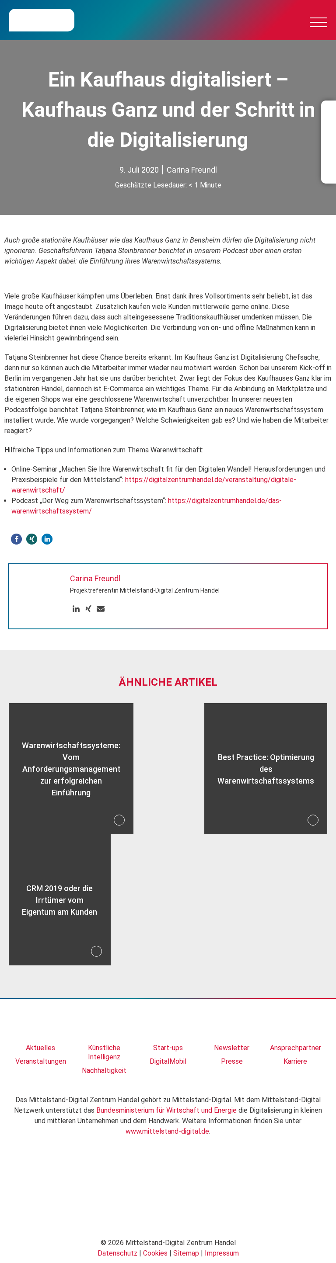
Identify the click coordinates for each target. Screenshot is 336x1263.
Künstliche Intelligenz (104, 1052)
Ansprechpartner (295, 1048)
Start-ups (168, 1048)
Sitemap (186, 1253)
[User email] (101, 609)
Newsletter (231, 1048)
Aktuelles (40, 1048)
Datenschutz (117, 1253)
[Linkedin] (76, 609)
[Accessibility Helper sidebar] (10, 1252)
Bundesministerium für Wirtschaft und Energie (166, 1110)
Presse (232, 1061)
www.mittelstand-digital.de (167, 1131)
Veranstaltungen (40, 1061)
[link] (40, 1025)
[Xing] (88, 609)
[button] (16, 539)
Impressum (222, 1253)
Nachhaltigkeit (104, 1070)
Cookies (155, 1253)
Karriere (295, 1061)
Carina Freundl (192, 169)
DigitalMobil (168, 1061)
